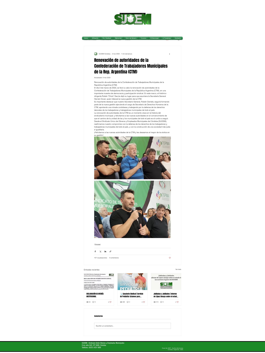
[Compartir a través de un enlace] (110, 251)
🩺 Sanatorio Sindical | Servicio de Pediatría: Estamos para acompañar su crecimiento (131, 295)
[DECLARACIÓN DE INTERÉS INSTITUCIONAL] (99, 281)
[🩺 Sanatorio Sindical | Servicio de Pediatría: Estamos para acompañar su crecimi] (133, 281)
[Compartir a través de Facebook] (95, 251)
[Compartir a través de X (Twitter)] (100, 251)
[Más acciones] (169, 54)
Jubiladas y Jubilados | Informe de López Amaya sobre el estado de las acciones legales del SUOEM (166, 295)
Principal (97, 244)
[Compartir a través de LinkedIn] (105, 251)
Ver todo (178, 269)
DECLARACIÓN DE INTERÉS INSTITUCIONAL (95, 295)
